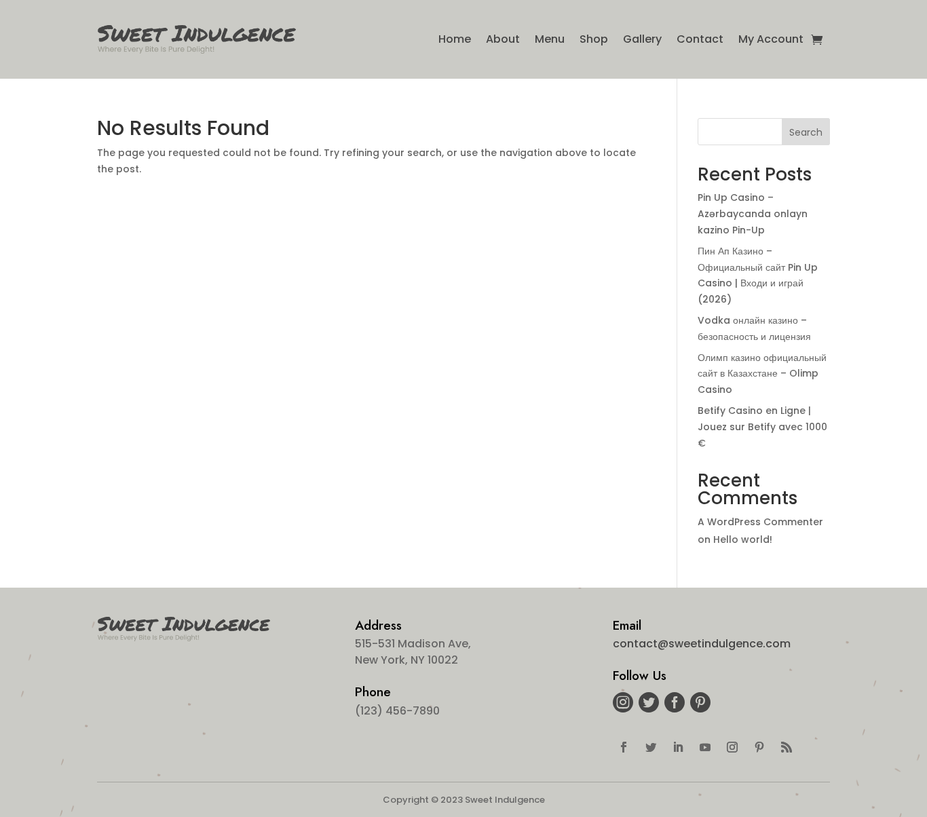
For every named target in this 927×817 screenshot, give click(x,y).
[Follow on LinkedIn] (678, 747)
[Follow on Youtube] (705, 747)
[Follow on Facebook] (624, 747)
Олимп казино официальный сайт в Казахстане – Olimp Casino (762, 374)
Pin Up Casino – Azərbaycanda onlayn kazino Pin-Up (753, 214)
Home (454, 39)
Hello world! (742, 539)
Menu (550, 39)
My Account (770, 39)
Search (805, 132)
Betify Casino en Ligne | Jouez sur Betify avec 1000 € (762, 427)
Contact (700, 39)
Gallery (642, 39)
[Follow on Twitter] (651, 747)
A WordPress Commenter (760, 522)
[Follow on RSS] (786, 747)
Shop (594, 39)
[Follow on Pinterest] (759, 747)
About (503, 39)
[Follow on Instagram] (732, 747)
